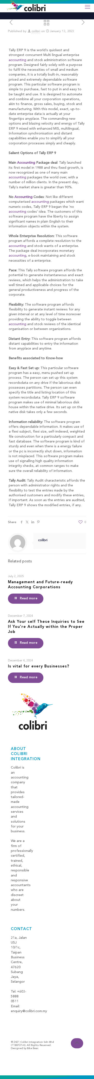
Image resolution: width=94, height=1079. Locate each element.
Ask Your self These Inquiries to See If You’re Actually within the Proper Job (46, 627)
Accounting (26, 162)
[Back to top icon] (77, 1043)
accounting (17, 60)
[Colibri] (26, 6)
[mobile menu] (87, 7)
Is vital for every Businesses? (38, 666)
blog (14, 1016)
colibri (36, 31)
